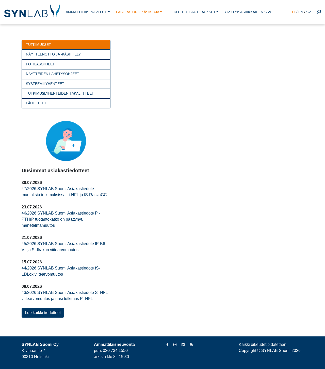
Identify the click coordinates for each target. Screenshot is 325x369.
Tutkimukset (38, 45)
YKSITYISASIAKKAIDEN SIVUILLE (252, 12)
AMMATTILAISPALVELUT (86, 12)
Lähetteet (36, 103)
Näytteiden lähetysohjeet (52, 74)
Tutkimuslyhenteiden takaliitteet (60, 93)
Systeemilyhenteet (45, 84)
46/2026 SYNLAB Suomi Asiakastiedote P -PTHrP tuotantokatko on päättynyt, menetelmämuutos (61, 219)
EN (300, 12)
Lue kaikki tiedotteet (43, 312)
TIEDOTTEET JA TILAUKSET (192, 12)
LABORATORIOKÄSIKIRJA (137, 12)
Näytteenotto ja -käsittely (53, 54)
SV (308, 12)
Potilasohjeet (40, 64)
